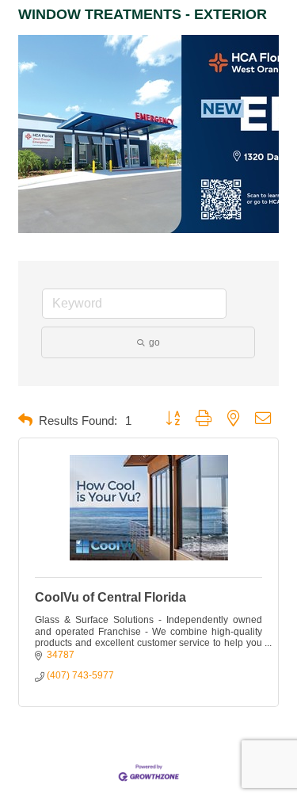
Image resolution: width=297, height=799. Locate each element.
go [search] (154, 342)
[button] (25, 420)
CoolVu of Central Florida (110, 597)
